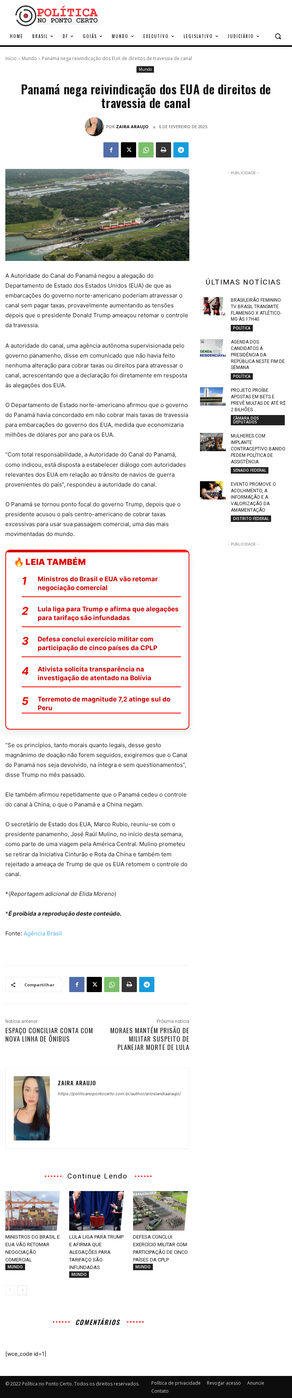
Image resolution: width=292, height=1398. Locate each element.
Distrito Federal (251, 518)
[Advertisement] (198, 14)
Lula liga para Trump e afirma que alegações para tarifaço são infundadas (108, 613)
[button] (278, 36)
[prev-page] (10, 1290)
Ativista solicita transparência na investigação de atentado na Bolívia (94, 673)
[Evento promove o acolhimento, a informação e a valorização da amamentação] (213, 490)
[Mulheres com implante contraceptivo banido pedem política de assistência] (213, 442)
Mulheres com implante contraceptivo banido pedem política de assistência (258, 448)
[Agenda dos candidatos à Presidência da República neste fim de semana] (213, 348)
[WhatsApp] (146, 149)
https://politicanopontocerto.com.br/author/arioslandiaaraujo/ (119, 1093)
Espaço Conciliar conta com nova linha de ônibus (49, 1034)
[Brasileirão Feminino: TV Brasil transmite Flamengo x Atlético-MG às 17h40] (213, 306)
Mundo (29, 58)
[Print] (163, 149)
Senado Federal (249, 470)
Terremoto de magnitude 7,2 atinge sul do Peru (104, 703)
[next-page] (22, 1290)
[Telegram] (181, 149)
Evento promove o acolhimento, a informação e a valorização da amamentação (253, 497)
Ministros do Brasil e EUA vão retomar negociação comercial (98, 583)
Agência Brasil (43, 933)
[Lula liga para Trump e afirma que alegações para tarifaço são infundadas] (97, 1211)
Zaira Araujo (132, 126)
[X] (128, 149)
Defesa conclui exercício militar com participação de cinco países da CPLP (97, 643)
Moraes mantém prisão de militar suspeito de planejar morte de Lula (149, 1039)
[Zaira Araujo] (95, 126)
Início (11, 58)
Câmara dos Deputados (246, 420)
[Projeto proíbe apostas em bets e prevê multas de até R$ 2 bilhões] (213, 396)
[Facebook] (111, 149)
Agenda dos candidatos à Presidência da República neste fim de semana (258, 354)
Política (242, 328)
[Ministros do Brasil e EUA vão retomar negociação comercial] (33, 1211)
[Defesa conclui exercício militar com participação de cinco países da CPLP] (161, 1211)
